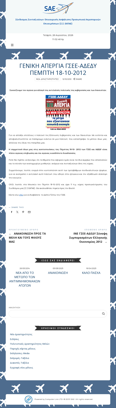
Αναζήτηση (14, 307)
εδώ (21, 194)
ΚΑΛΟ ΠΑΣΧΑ (91, 273)
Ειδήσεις (14, 339)
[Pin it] (23, 212)
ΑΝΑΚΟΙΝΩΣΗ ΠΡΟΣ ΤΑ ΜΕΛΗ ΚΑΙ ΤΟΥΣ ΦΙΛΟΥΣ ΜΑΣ (33, 237)
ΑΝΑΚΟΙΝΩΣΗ (58, 273)
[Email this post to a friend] (29, 212)
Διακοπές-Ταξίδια (19, 362)
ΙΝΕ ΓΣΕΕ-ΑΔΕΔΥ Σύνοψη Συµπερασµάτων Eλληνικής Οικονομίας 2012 (82, 237)
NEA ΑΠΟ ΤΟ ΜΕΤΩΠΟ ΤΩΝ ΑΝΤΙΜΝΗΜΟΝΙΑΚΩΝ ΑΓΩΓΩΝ (24, 279)
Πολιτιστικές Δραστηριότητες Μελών (30, 343)
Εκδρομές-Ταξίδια (19, 358)
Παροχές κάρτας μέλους (22, 348)
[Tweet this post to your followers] (17, 212)
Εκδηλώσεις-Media (19, 353)
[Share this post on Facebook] (11, 212)
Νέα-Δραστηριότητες (47, 79)
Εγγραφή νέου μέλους (21, 367)
